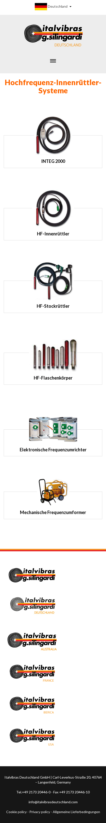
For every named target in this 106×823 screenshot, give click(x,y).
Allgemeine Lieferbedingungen (76, 812)
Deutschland (57, 6)
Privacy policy (39, 812)
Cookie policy (16, 812)
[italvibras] (53, 34)
